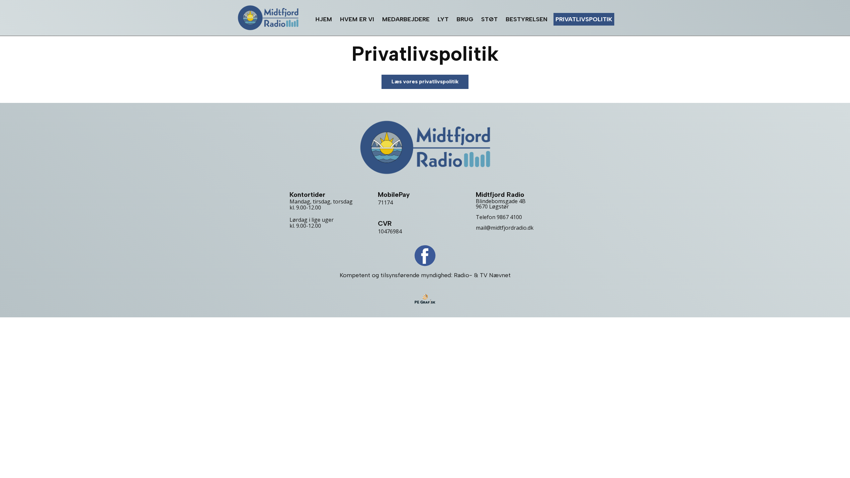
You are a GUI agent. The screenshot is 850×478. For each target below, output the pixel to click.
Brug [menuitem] (465, 19)
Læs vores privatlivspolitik (425, 81)
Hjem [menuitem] (323, 19)
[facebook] (425, 255)
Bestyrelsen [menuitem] (527, 19)
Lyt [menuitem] (443, 19)
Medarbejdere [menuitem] (406, 19)
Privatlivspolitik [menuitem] (583, 19)
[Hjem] (268, 17)
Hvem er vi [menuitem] (357, 19)
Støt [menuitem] (489, 19)
